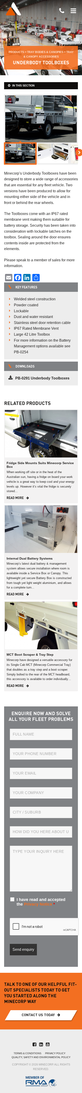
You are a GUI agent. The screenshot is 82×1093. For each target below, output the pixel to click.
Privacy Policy (55, 1053)
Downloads (25, 366)
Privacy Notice (38, 904)
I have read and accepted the (41, 901)
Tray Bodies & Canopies (45, 52)
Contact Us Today (38, 1015)
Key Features (26, 287)
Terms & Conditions (27, 1053)
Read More (15, 498)
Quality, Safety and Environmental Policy (41, 1057)
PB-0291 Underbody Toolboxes (42, 378)
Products (16, 52)
